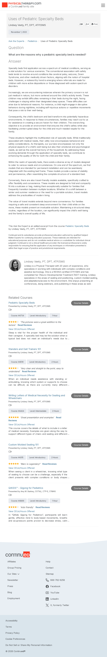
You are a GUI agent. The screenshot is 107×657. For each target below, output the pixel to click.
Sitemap (50, 574)
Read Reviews (25, 325)
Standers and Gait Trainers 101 (24, 349)
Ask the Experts (16, 41)
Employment (13, 598)
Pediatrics (32, 41)
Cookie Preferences (15, 639)
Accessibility (11, 620)
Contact (49, 567)
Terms (8, 626)
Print (95, 24)
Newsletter (12, 580)
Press (10, 586)
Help (48, 561)
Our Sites (12, 574)
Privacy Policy (12, 633)
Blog (9, 592)
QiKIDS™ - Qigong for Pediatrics (25, 488)
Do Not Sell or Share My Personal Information (28, 645)
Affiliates (11, 561)
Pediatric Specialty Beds (77, 226)
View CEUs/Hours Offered (21, 329)
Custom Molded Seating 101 (23, 444)
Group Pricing (14, 567)
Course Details (81, 303)
